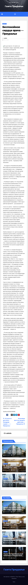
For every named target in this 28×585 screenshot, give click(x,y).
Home (14, 581)
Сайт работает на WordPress (9, 576)
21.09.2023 (7, 542)
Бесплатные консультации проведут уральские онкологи (13, 482)
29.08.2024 (7, 511)
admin (5, 38)
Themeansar (14, 578)
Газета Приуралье (14, 6)
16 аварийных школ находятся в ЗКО (11, 467)
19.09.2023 (7, 558)
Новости (4, 23)
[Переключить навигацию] (15, 14)
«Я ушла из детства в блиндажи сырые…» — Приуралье (7, 422)
